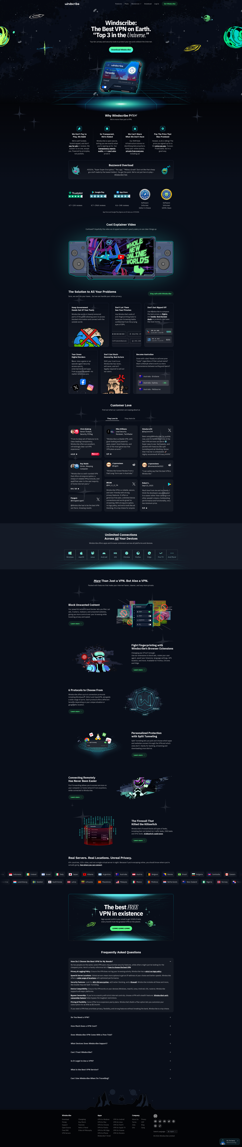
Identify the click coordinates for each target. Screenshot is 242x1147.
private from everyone (134, 151)
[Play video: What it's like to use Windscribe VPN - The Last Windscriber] (121, 257)
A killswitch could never (153, 834)
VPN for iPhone (103, 1133)
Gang (143, 1128)
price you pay (160, 146)
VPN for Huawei (118, 1130)
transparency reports (106, 148)
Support (65, 1125)
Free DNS (65, 1130)
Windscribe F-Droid (104, 1136)
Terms (134, 1122)
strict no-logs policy (153, 971)
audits (100, 151)
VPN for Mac (102, 1122)
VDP (142, 1122)
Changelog (82, 1119)
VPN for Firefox (103, 1128)
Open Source (66, 1128)
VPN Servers (66, 1133)
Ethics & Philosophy (85, 1130)
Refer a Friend (83, 1128)
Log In (156, 4)
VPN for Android (118, 1119)
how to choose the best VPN (119, 967)
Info (133, 1128)
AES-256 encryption (101, 982)
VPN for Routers (118, 1133)
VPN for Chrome (103, 1125)
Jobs (133, 1125)
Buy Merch (82, 1122)
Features (118, 4)
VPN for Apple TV (119, 1128)
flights (164, 314)
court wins (111, 151)
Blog (142, 1125)
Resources (135, 4)
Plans (127, 4)
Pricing (64, 1122)
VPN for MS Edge (103, 1130)
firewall (134, 982)
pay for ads (73, 146)
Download (148, 4)
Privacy (143, 1119)
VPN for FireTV (118, 1125)
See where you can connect (91, 865)
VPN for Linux (118, 1122)
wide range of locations (86, 978)
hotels (153, 317)
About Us (135, 1119)
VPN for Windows (103, 1119)
